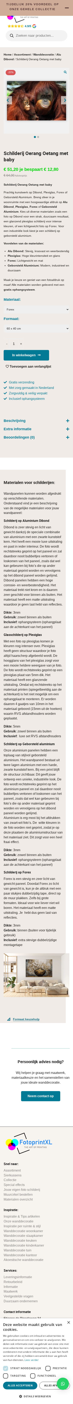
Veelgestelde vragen (18, 1296)
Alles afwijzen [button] (54, 1385)
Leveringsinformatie (18, 1277)
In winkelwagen (24, 355)
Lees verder (32, 1360)
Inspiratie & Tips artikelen (22, 1216)
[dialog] (36, 1361)
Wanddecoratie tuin (17, 1250)
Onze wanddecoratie (18, 1221)
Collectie (10, 1180)
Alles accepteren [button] (20, 1385)
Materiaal (11, 299)
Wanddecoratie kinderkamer (24, 1245)
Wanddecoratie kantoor (20, 1255)
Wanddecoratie (43, 54)
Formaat (11, 319)
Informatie (11, 1286)
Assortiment (22, 54)
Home (8, 54)
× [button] (68, 1322)
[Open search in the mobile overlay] (36, 35)
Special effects (14, 1185)
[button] (65, 72)
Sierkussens (12, 1175)
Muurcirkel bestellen (18, 1194)
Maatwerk (11, 1291)
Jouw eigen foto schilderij (22, 1189)
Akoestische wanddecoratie (23, 1260)
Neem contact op (41, 1096)
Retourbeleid (13, 1282)
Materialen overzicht (18, 1199)
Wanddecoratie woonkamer (23, 1231)
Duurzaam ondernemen (21, 1301)
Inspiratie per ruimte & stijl (22, 1226)
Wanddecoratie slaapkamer (23, 1235)
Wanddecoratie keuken (20, 1240)
